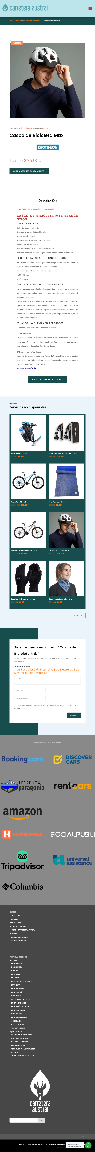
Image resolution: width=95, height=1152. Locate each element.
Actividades (15, 915)
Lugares (13, 933)
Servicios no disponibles (32, 20)
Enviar (73, 715)
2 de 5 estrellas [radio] (43, 669)
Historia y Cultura (18, 926)
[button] (10, 41)
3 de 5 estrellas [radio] (63, 669)
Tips (11, 944)
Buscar (41, 1120)
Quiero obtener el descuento (28, 171)
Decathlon (44, 128)
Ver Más (77, 615)
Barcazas (14, 919)
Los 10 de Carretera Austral (22, 930)
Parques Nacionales (19, 937)
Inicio (11, 20)
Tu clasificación (22, 666)
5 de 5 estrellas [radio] (37, 673)
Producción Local (18, 941)
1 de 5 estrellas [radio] (23, 669)
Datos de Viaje (16, 923)
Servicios (18, 20)
